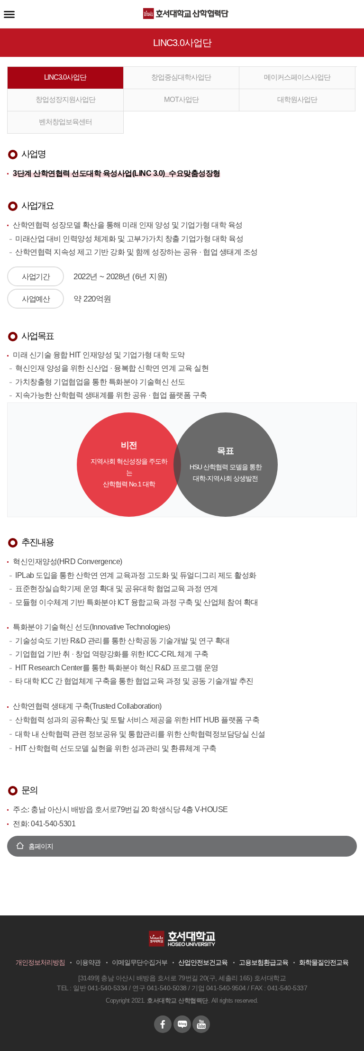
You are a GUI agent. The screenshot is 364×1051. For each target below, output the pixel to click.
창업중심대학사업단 (181, 77)
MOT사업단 (181, 99)
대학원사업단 (297, 99)
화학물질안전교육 (323, 962)
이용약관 (88, 962)
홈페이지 (40, 846)
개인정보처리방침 (40, 962)
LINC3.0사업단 (65, 77)
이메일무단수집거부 (139, 962)
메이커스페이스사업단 (297, 77)
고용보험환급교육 (263, 962)
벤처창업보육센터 (65, 122)
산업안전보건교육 (203, 962)
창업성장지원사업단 (65, 99)
